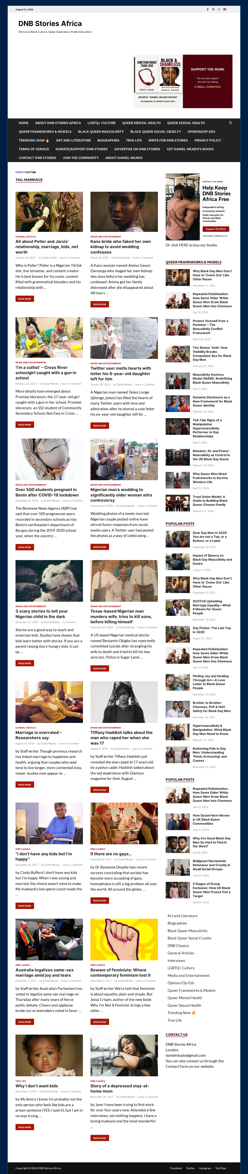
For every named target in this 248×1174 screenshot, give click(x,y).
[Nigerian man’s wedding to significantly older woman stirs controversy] (124, 460)
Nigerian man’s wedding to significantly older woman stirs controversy (121, 495)
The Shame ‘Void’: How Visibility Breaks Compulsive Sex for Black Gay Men (212, 354)
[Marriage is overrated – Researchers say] (49, 702)
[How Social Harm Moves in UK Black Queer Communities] (178, 816)
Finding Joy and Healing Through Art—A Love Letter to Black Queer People (211, 682)
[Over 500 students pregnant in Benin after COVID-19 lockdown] (49, 460)
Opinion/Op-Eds (201, 131)
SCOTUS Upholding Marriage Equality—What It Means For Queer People (212, 607)
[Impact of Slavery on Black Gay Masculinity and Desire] (178, 556)
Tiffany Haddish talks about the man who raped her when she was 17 (121, 738)
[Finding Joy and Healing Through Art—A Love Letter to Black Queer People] (178, 676)
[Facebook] (207, 9)
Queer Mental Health (141, 123)
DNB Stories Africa (50, 23)
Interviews (176, 960)
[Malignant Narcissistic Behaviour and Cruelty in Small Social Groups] (178, 861)
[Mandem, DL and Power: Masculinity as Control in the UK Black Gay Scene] (178, 451)
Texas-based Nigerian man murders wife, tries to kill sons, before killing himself (121, 616)
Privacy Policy (208, 140)
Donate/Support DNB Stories (82, 149)
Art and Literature (73, 140)
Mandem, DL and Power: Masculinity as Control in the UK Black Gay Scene (211, 455)
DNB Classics (23, 848)
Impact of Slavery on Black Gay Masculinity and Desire (212, 559)
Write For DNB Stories (168, 140)
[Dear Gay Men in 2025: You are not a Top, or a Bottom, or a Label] (178, 533)
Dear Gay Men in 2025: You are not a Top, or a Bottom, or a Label (210, 537)
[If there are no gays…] (124, 824)
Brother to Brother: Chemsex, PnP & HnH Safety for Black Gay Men (212, 707)
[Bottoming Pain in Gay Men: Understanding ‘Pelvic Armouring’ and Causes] (178, 749)
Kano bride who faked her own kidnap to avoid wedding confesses (120, 247)
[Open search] (230, 122)
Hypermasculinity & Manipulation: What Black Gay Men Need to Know (212, 730)
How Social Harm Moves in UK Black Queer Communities (211, 819)
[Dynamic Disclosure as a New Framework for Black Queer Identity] (178, 398)
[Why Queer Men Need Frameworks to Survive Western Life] (178, 474)
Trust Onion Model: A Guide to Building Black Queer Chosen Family (210, 501)
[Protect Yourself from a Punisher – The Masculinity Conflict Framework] (178, 321)
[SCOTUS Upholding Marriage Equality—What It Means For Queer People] (178, 602)
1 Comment (69, 622)
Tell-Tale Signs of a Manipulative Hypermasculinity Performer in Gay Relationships (207, 428)
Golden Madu (49, 257)
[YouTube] (224, 9)
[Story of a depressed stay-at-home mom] (124, 1056)
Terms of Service (34, 149)
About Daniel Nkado (124, 158)
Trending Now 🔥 (34, 140)
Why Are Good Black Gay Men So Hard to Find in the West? (212, 842)
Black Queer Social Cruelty (155, 131)
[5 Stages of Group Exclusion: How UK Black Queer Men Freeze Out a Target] (178, 884)
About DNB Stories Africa (58, 123)
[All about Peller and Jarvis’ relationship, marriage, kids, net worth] (49, 212)
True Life (134, 140)
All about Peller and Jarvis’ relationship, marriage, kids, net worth (47, 247)
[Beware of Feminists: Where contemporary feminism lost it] (124, 940)
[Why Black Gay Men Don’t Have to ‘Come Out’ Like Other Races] (178, 271)
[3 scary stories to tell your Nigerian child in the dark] (49, 581)
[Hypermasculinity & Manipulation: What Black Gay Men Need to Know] (178, 726)
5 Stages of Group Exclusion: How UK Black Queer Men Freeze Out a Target (211, 890)
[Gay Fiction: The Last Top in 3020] (178, 628)
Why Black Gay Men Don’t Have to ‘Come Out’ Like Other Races (212, 275)
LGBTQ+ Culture (102, 123)
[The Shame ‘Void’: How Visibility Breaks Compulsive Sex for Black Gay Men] (178, 348)
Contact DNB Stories (37, 158)
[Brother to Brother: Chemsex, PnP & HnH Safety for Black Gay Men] (178, 703)
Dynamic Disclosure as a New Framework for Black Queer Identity (212, 401)
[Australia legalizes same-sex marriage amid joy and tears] (49, 940)
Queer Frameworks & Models (45, 131)
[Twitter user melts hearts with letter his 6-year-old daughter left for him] (124, 338)
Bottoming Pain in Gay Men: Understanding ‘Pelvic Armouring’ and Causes (210, 754)
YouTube (220, 1168)
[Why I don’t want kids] (49, 1056)
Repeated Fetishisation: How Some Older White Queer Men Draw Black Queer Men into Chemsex (212, 300)
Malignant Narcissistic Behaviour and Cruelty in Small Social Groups (211, 865)
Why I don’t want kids (37, 1085)
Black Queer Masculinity (101, 131)
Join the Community (81, 158)
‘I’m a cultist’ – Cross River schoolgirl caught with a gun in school (46, 373)
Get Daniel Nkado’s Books (190, 149)
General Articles (26, 236)
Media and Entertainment (105, 236)
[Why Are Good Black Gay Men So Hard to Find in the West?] (178, 839)
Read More (23, 298)
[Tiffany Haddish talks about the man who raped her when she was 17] (124, 702)
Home (23, 123)
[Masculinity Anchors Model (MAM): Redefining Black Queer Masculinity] (178, 375)
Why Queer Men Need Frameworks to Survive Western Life (210, 478)
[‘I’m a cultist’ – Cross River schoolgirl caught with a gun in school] (49, 338)
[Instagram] (219, 9)
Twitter (190, 1168)
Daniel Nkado (122, 257)
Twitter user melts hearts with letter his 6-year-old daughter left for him (120, 373)
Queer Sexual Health (186, 123)
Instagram (205, 1168)
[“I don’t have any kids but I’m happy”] (49, 824)
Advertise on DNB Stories (137, 149)
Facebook (176, 1168)
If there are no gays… (111, 853)
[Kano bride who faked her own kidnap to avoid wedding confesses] (124, 212)
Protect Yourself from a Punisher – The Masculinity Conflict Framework (210, 327)
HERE (183, 245)
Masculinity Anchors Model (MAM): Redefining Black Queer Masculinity (212, 379)
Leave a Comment (70, 257)
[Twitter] (213, 9)
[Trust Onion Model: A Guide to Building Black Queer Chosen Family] (178, 497)
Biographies (108, 140)
